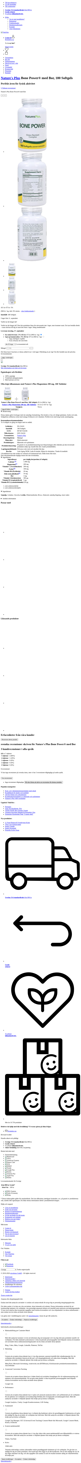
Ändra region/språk (23, 1269)
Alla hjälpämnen (14, 29)
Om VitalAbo (9, 1254)
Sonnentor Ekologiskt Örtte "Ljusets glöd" (19, 814)
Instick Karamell (10, 828)
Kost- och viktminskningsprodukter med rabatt (20, 791)
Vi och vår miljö (10, 1245)
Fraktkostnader (14, 23)
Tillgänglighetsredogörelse (14, 1282)
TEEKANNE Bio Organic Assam (16, 810)
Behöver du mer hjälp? (12, 1219)
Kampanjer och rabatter (13, 1217)
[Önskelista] (6, 50)
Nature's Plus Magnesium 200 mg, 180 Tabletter (19, 405)
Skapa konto (9, 47)
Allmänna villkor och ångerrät (15, 1281)
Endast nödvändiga (16, 1319)
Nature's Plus (10, 78)
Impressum (8, 1277)
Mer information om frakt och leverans (13, 368)
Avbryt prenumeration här (13, 1286)
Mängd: (3, 348)
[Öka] (31, 348)
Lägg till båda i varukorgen (10, 409)
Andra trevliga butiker (12, 1292)
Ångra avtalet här (6, 1295)
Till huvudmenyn (10, 2)
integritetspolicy (34, 1316)
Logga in (8, 1228)
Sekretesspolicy (10, 1279)
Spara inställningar (7, 1459)
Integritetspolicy (6, 1323)
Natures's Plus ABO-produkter (15, 798)
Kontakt (12, 27)
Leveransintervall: (22, 344)
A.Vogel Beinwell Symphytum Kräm (17, 822)
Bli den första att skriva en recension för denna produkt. (43, 782)
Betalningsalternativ (15, 25)
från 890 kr (18, 10)
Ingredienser (7, 457)
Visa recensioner (7, 778)
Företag (7, 1290)
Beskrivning (7, 411)
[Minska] (8, 348)
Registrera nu (9, 39)
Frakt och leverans (11, 1209)
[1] (15, 461)
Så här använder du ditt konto (15, 1215)
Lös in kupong (10, 1236)
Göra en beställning (11, 1208)
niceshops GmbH (16, 1273)
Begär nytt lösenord (11, 1232)
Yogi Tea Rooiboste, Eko (13, 808)
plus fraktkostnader (27, 311)
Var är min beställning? (17, 19)
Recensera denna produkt (9, 739)
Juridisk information (9, 498)
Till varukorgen (10, 6)
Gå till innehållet (10, 4)
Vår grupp (8, 1256)
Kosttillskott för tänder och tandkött (17, 793)
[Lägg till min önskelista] (2, 360)
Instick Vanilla (10, 826)
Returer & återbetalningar (13, 1211)
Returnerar (12, 21)
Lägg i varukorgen (7, 357)
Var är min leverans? (12, 1234)
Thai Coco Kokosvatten (13, 824)
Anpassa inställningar (30, 1319)
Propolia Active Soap (12, 830)
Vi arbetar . (14, 14)
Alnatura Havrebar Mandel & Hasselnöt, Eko (20, 812)
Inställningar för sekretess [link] (13, 1284)
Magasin (8, 1243)
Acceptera (5, 1319)
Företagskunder (10, 1221)
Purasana (8, 807)
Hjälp (7, 17)
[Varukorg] (42, 53)
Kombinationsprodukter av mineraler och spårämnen (22, 796)
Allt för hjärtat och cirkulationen (15, 795)
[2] (14, 468)
